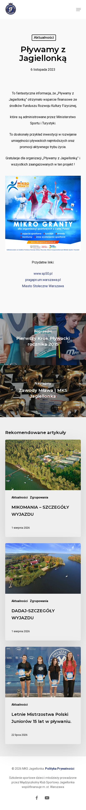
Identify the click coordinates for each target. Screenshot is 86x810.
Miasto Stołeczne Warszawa (43, 286)
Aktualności (44, 38)
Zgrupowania (39, 497)
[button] (78, 9)
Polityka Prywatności (59, 768)
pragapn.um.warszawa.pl (43, 280)
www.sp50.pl (43, 274)
